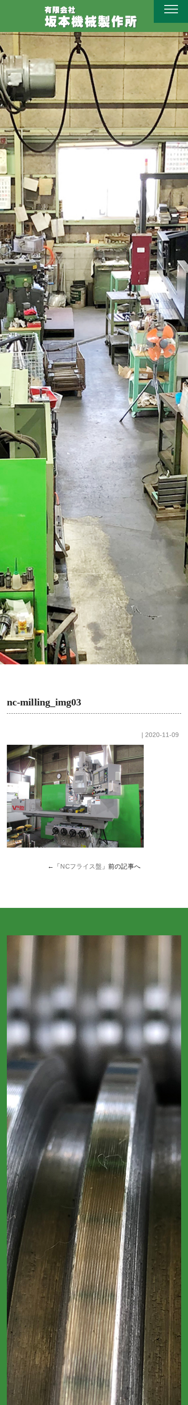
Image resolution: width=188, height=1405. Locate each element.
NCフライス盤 (81, 866)
